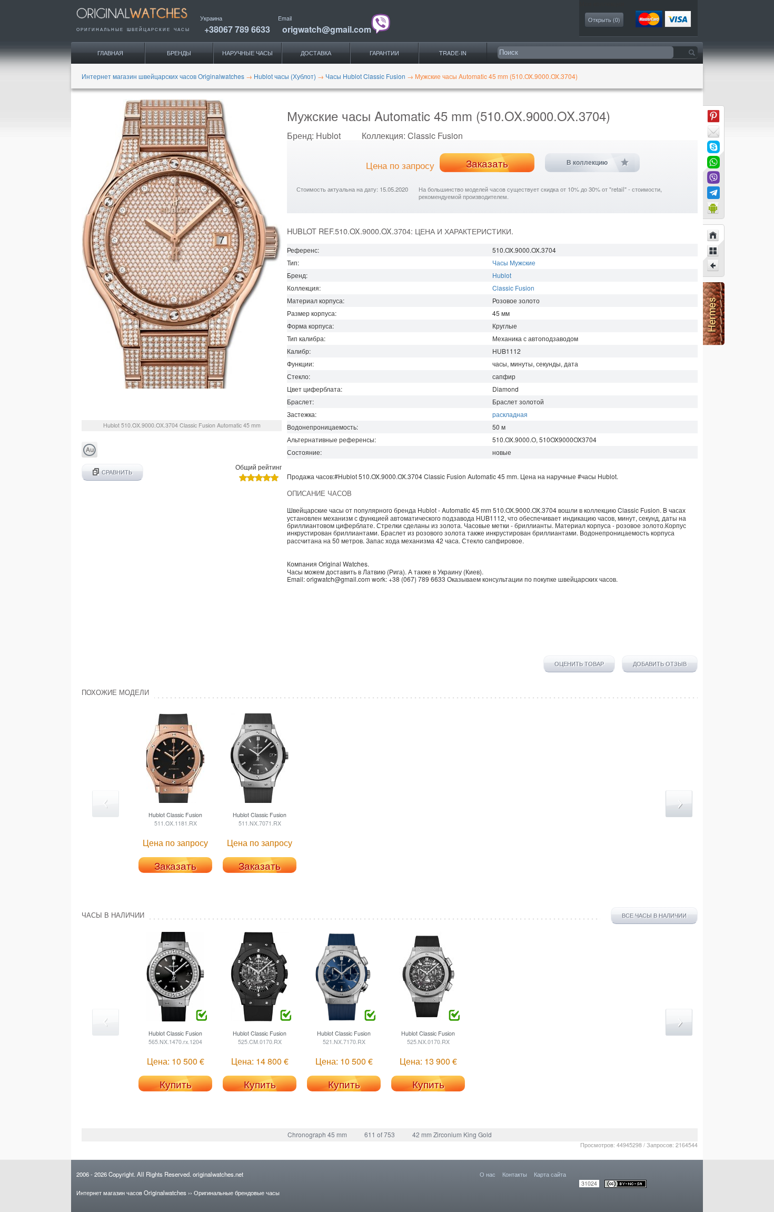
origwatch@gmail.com (326, 29)
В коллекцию (587, 162)
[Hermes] (714, 342)
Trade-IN (453, 53)
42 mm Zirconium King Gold (452, 1134)
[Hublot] (713, 250)
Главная (110, 53)
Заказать (487, 163)
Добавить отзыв (660, 664)
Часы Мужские (513, 262)
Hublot (501, 275)
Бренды (179, 53)
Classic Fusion (513, 287)
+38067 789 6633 (237, 29)
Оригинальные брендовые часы (237, 1192)
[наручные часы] (140, 21)
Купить (176, 1084)
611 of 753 (379, 1134)
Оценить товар (579, 664)
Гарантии (384, 53)
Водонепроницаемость (321, 426)
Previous (105, 803)
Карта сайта (550, 1174)
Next (679, 803)
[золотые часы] (89, 454)
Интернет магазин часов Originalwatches (131, 1192)
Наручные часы (247, 53)
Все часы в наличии (654, 915)
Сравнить (117, 472)
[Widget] (713, 208)
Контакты (514, 1174)
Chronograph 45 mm (317, 1134)
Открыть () (604, 20)
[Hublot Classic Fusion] (713, 266)
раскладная (510, 414)
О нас (487, 1174)
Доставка (316, 53)
